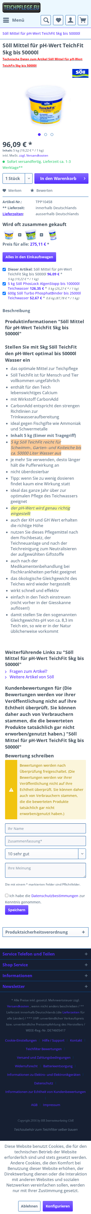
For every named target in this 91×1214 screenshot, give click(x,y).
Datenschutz (43, 1083)
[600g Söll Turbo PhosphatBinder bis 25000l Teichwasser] (52, 235)
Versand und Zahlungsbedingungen (44, 1057)
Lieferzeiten (13, 213)
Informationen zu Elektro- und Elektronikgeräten (43, 1074)
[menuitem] (13, 20)
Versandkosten (18, 1006)
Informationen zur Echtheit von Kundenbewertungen (45, 1091)
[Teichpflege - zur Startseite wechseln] (21, 8)
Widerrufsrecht (26, 1066)
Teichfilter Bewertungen (44, 1049)
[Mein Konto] (70, 20)
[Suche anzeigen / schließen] (46, 20)
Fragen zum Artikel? (28, 671)
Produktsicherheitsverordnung (36, 932)
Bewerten (44, 190)
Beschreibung (16, 310)
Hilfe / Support (53, 1040)
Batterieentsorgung (58, 1066)
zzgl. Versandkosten (33, 155)
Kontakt (76, 1040)
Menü (18, 20)
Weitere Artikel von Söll (31, 677)
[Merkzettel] (58, 20)
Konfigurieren (58, 1206)
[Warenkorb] (83, 20)
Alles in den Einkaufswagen (29, 256)
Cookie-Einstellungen (21, 1040)
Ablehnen (29, 1206)
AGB (34, 1104)
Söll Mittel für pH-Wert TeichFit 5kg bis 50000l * (40, 274)
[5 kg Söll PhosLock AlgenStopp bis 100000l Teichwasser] (30, 235)
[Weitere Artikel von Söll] (80, 73)
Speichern (16, 909)
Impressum (51, 1104)
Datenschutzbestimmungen (54, 895)
